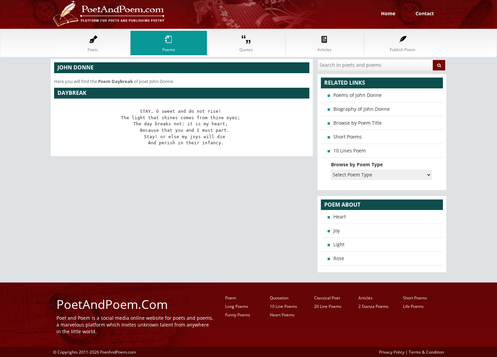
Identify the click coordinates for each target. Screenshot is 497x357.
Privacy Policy (391, 352)
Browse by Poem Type (357, 164)
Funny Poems (237, 315)
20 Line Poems (327, 306)
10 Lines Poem (349, 150)
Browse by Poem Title (357, 123)
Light (339, 244)
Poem (230, 298)
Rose (338, 258)
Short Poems (347, 136)
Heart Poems (282, 315)
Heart (339, 216)
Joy (336, 230)
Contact (425, 13)
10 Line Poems (283, 306)
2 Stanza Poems (373, 306)
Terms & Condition (426, 352)
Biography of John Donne (361, 109)
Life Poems (413, 306)
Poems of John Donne (357, 95)
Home (388, 13)
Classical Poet (327, 298)
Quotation (279, 298)
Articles (365, 298)
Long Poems (236, 306)
